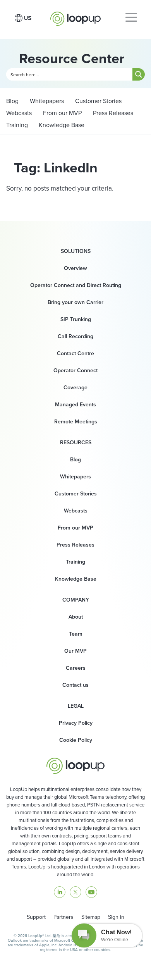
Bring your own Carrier (75, 302)
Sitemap (90, 917)
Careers (76, 668)
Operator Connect (75, 370)
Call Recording (75, 336)
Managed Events (75, 405)
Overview (75, 268)
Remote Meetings (75, 422)
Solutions (76, 251)
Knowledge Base (61, 124)
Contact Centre (75, 353)
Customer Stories (98, 100)
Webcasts (19, 112)
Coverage (75, 387)
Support (36, 917)
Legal (76, 706)
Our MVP (75, 651)
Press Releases (112, 112)
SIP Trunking (75, 319)
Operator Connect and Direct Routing (75, 285)
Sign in (116, 917)
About (76, 617)
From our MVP (61, 112)
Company (75, 600)
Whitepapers (46, 100)
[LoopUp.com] (75, 17)
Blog (12, 100)
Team (75, 634)
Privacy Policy (76, 723)
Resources (75, 442)
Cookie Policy (75, 740)
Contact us (75, 685)
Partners (63, 917)
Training (17, 124)
